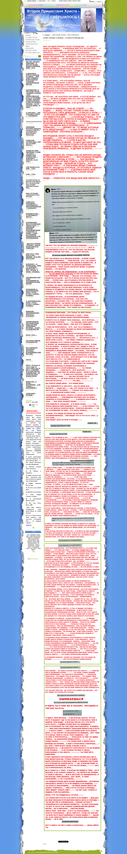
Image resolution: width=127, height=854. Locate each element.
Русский (61, 0)
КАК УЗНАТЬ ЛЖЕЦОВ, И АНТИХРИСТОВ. (33, 341)
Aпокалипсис (31, 544)
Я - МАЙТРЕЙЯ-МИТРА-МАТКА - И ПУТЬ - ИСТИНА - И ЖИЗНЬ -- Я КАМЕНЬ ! (33, 303)
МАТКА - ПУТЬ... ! (31, 335)
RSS (49, 0)
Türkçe (79, 0)
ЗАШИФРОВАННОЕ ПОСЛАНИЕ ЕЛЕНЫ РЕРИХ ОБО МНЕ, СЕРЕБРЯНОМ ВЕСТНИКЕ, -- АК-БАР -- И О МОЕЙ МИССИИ (33, 325)
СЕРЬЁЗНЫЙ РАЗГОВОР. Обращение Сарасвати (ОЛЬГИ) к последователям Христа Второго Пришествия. (33, 131)
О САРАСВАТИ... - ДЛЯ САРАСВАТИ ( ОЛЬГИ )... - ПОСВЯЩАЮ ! (33, 114)
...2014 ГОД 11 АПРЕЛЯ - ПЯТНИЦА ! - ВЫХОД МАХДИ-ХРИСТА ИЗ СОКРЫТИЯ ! (33, 246)
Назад (44, 844)
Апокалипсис (37, 537)
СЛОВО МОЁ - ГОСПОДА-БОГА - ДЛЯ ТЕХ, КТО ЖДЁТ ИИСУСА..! (33, 143)
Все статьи (29, 400)
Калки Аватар (31, 545)
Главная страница (31, 0)
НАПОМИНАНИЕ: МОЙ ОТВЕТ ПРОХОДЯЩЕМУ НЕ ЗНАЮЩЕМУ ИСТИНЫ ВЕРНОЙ (33, 280)
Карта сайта (42, 0)
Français (74, 0)
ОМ (38, 542)
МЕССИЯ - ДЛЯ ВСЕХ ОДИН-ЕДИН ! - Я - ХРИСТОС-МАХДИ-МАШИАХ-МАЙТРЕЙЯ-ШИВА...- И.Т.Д (33, 65)
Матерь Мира (36, 541)
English (65, 0)
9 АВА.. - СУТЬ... (31, 174)
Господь (37, 544)
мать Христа (34, 548)
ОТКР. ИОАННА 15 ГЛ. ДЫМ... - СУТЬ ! (33, 167)
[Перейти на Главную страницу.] (56, 4)
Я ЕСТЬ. (28, 359)
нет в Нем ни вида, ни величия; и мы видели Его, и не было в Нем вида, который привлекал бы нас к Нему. (33, 183)
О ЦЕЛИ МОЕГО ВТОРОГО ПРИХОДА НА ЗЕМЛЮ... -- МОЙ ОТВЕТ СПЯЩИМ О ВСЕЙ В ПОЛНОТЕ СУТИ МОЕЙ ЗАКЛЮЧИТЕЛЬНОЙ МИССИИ (32, 79)
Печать (54, 0)
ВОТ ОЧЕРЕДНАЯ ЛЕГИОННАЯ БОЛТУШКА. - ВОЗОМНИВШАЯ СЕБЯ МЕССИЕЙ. (33, 351)
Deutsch (70, 0)
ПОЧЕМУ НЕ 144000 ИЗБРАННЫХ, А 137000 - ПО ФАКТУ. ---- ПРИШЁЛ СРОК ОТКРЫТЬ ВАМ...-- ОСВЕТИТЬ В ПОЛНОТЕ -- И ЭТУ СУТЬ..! (33, 156)
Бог (28, 534)
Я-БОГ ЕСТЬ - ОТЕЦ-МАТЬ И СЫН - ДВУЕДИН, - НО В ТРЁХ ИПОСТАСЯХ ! (33, 256)
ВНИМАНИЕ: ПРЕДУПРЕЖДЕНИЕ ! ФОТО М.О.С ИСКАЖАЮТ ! (33, 314)
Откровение (33, 534)
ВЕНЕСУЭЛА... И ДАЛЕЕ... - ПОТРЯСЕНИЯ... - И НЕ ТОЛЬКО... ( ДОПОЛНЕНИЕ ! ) (33, 385)
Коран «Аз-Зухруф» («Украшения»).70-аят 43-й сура (32, 195)
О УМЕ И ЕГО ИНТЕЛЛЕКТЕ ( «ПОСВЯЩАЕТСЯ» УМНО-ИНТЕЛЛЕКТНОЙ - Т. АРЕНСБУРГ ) (33, 205)
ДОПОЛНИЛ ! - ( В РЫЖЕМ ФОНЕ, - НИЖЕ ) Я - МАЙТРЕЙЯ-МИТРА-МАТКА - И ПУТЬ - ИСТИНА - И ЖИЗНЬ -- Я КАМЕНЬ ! (33, 268)
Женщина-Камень (32, 542)
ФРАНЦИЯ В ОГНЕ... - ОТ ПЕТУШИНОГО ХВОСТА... (33, 215)
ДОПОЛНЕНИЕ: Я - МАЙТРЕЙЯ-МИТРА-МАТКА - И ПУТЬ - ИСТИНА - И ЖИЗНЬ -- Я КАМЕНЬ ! (33, 292)
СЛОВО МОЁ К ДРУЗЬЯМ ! (30, 394)
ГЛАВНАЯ (47, 35)
